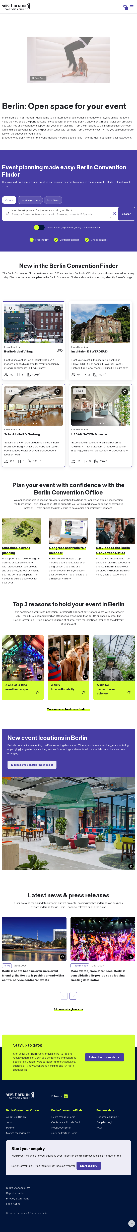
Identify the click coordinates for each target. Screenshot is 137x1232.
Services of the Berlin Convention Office (113, 550)
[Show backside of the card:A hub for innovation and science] (114, 667)
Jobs (9, 1122)
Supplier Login (104, 1122)
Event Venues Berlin (63, 1117)
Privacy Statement (17, 1198)
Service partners (30, 200)
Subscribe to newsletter (104, 1057)
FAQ (99, 1127)
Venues (9, 200)
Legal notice (13, 1203)
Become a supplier (107, 1117)
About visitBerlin (16, 1117)
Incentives (53, 200)
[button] (9, 407)
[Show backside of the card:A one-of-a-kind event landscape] (23, 667)
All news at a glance (66, 1009)
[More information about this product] (114, 213)
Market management (18, 1133)
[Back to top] (131, 1223)
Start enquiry (88, 1165)
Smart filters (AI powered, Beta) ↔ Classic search (74, 227)
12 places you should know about (32, 764)
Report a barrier (15, 1193)
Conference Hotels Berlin (66, 1122)
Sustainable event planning (16, 550)
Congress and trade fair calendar (67, 550)
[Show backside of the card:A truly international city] (68, 667)
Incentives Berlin (61, 1127)
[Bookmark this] (57, 309)
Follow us (57, 1096)
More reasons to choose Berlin (66, 709)
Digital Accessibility (18, 1187)
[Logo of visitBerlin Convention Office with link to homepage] (16, 6)
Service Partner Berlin (64, 1133)
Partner (10, 1127)
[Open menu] (131, 7)
